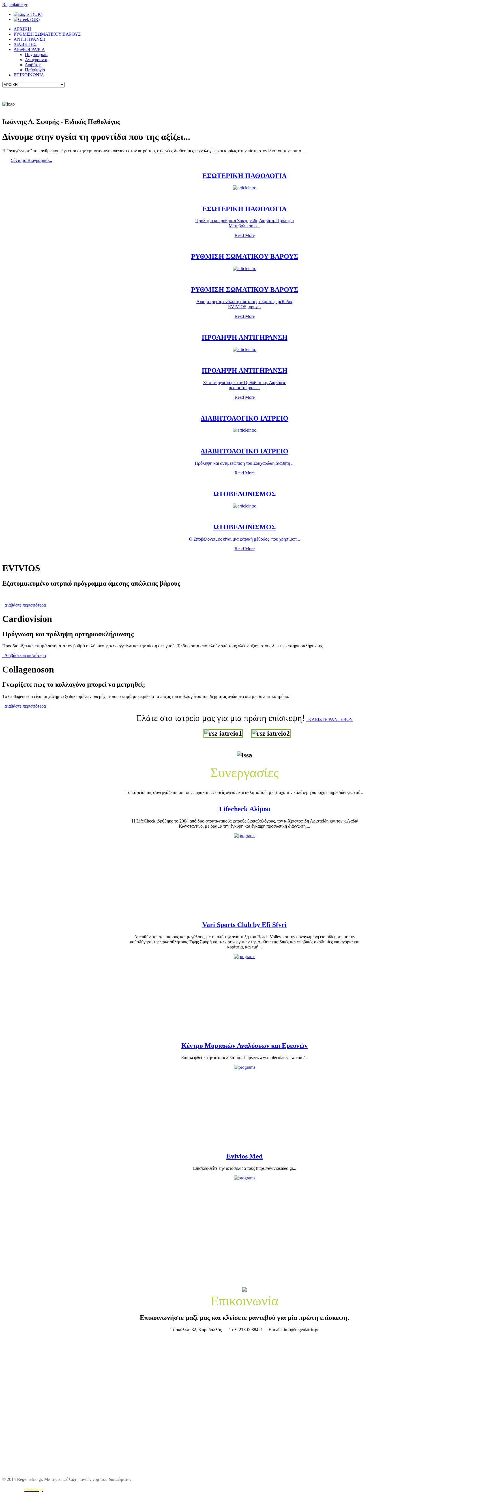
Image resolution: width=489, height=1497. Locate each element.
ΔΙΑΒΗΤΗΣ (25, 44)
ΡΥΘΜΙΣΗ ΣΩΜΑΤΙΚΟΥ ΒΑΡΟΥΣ (47, 34)
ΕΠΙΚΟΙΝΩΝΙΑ (29, 74)
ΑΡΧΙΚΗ (22, 29)
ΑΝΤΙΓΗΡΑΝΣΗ (30, 39)
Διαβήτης (33, 64)
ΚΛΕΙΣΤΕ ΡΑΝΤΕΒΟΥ (329, 719)
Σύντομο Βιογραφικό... (31, 160)
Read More (245, 235)
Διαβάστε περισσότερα (24, 605)
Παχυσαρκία (36, 54)
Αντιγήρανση (36, 59)
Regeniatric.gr (14, 4)
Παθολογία (35, 69)
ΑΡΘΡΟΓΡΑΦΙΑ (29, 49)
